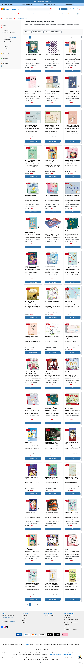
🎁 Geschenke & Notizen (7, 28)
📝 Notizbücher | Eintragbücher (8, 32)
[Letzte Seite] (37, 37)
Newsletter (24, 618)
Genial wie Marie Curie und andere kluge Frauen (32, 267)
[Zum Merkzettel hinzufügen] (38, 51)
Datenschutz (66, 624)
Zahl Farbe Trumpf (29, 512)
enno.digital (46, 662)
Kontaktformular (12, 621)
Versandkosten (26, 644)
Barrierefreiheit (67, 627)
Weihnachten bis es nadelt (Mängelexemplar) (71, 407)
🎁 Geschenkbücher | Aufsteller (9, 37)
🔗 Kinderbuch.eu (5, 60)
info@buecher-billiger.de (7, 617)
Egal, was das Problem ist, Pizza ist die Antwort (52, 513)
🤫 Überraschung (5, 53)
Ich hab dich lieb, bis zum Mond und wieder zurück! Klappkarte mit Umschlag (71, 90)
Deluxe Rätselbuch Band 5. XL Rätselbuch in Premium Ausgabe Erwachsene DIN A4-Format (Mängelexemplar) (53, 55)
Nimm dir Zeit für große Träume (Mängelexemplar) (31, 196)
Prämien (24, 622)
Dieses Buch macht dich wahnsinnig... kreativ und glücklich (51, 584)
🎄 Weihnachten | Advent (7, 41)
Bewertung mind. (55, 31)
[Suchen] (50, 9)
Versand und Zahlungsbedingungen (71, 619)
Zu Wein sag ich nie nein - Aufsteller (51, 372)
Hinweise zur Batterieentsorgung (70, 629)
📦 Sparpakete (4, 63)
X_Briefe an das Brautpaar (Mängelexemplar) (71, 337)
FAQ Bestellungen (67, 617)
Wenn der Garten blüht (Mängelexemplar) (70, 584)
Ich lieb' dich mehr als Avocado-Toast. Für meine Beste (51, 548)
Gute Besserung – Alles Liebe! (72, 195)
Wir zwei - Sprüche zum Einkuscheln (31, 302)
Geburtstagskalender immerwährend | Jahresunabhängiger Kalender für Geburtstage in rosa (72, 55)
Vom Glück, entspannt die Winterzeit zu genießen (51, 407)
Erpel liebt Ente (69, 301)
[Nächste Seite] (35, 37)
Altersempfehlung (37, 31)
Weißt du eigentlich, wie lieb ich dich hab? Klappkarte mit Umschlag (72, 126)
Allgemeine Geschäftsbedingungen (71, 622)
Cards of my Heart (49, 231)
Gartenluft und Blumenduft (52, 301)
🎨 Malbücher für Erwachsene (8, 34)
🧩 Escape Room (5, 30)
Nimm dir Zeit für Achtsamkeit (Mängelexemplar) (72, 161)
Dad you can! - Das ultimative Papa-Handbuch (32, 548)
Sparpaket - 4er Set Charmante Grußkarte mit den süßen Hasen (52, 90)
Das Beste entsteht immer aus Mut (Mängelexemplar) (53, 196)
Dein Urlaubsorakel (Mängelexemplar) (50, 161)
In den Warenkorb (33, 70)
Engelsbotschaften (50, 266)
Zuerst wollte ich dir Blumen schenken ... (52, 337)
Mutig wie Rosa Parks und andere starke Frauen (51, 478)
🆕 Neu (3, 66)
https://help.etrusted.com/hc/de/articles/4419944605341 (59, 654)
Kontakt (23, 620)
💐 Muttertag (5, 48)
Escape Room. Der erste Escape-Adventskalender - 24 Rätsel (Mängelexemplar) (52, 443)
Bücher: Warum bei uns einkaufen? (50, 617)
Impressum (66, 626)
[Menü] (82, 655)
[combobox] (38, 9)
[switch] (80, 662)
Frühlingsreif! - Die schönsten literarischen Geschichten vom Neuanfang (72, 513)
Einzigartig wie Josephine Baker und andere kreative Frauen (32, 478)
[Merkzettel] (70, 9)
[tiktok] (7, 627)
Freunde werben (25, 615)
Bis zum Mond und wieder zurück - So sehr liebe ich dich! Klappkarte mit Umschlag (31, 126)
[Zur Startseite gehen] (10, 8)
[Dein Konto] (74, 9)
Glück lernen (28, 442)
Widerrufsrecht (67, 620)
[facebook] (2, 627)
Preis (46, 31)
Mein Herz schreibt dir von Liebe (71, 443)
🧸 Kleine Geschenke (6, 39)
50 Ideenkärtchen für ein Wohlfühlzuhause (31, 337)
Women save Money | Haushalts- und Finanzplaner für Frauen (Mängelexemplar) (32, 90)
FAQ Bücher (24, 617)
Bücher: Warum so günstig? (48, 615)
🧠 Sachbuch (4, 25)
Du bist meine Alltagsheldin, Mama (72, 548)
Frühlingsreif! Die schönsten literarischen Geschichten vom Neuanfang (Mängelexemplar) (32, 584)
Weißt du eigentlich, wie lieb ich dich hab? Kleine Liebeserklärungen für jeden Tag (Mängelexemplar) (32, 161)
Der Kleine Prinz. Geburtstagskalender (30, 231)
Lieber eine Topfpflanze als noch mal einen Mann (32, 372)
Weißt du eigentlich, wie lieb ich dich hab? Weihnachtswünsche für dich (32, 407)
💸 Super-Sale (4, 58)
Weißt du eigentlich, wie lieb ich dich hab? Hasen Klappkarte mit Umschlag (52, 126)
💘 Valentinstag (5, 46)
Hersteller (27, 31)
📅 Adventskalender (6, 44)
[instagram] (5, 627)
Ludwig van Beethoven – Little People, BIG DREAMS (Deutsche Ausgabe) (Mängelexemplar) (33, 55)
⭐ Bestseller (4, 55)
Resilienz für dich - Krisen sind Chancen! (71, 267)
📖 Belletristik (4, 22)
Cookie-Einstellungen (68, 615)
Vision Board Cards (70, 371)
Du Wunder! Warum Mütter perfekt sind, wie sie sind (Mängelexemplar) (72, 478)
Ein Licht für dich (69, 231)
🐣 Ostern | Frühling (6, 50)
